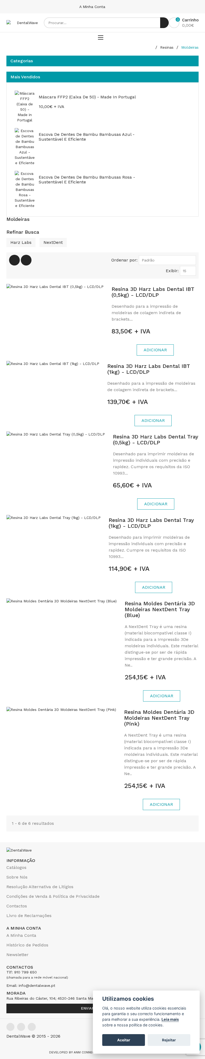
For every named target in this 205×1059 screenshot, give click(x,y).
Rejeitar (169, 1040)
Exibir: (172, 270)
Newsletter (17, 954)
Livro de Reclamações (29, 915)
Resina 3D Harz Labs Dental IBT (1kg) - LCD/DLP (148, 369)
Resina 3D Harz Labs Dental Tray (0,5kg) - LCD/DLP (155, 439)
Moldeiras (190, 47)
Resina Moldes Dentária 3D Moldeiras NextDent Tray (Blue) (160, 609)
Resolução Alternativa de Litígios (39, 886)
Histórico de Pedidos (27, 945)
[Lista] (26, 260)
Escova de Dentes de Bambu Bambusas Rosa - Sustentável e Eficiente (87, 179)
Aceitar (123, 1040)
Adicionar (155, 349)
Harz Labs (20, 242)
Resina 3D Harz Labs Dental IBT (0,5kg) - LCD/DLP (153, 292)
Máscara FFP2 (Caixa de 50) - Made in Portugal (87, 96)
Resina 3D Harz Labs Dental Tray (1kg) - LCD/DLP (151, 523)
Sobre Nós (16, 877)
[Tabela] (14, 260)
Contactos (16, 905)
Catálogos (16, 867)
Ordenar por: (124, 260)
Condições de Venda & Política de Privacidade (53, 896)
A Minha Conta (93, 7)
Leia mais (170, 1019)
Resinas (167, 47)
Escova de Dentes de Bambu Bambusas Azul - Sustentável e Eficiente (87, 137)
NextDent (53, 242)
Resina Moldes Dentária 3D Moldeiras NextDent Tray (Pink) (159, 718)
